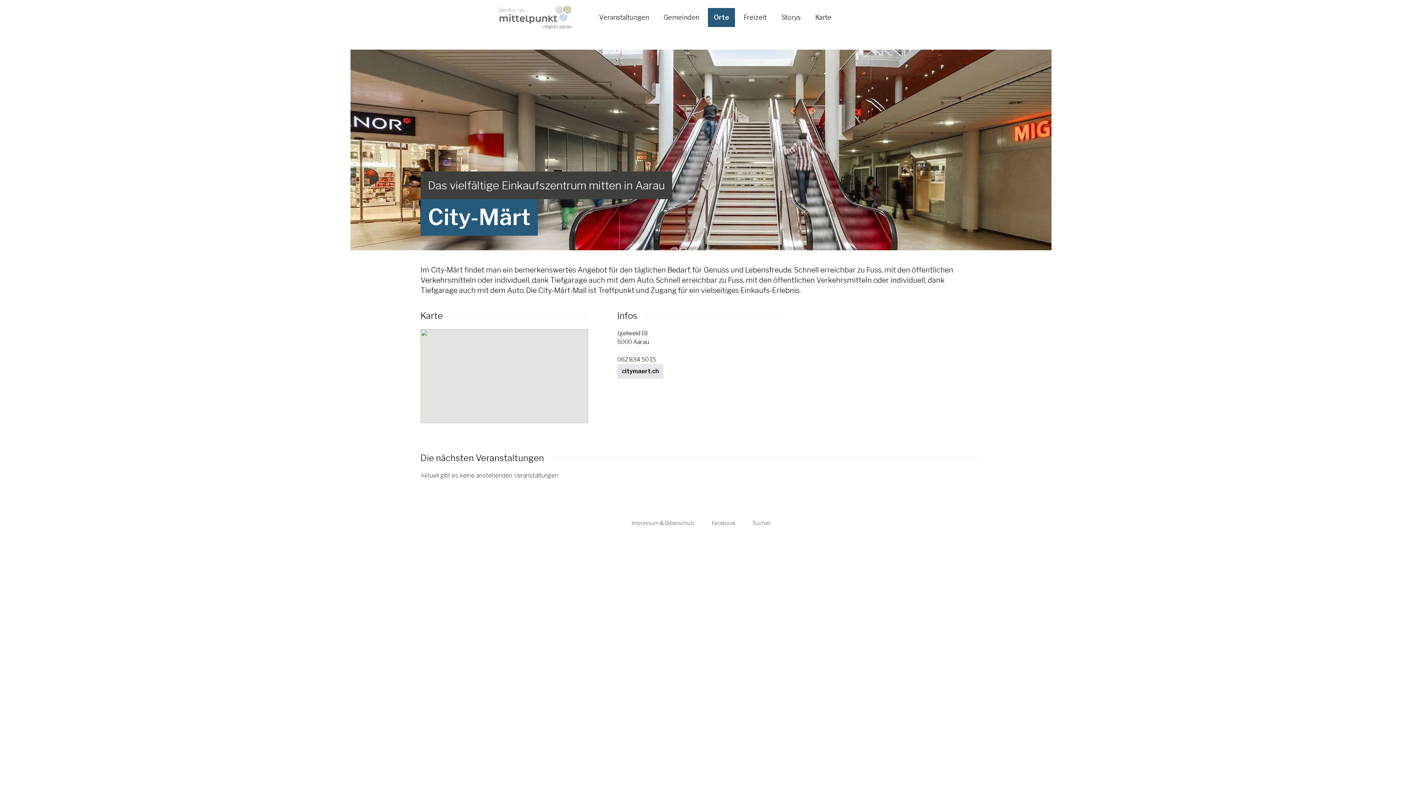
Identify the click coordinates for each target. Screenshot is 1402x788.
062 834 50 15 (636, 359)
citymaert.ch (640, 371)
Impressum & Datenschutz (663, 523)
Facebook (723, 523)
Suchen (762, 523)
